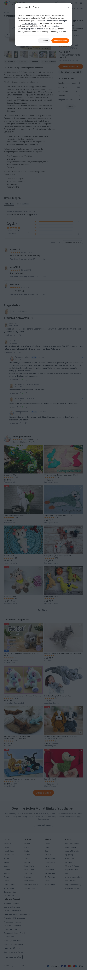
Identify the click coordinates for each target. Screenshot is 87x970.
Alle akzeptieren (60, 41)
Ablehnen (44, 41)
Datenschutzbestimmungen (55, 21)
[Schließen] (68, 7)
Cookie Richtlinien (29, 23)
